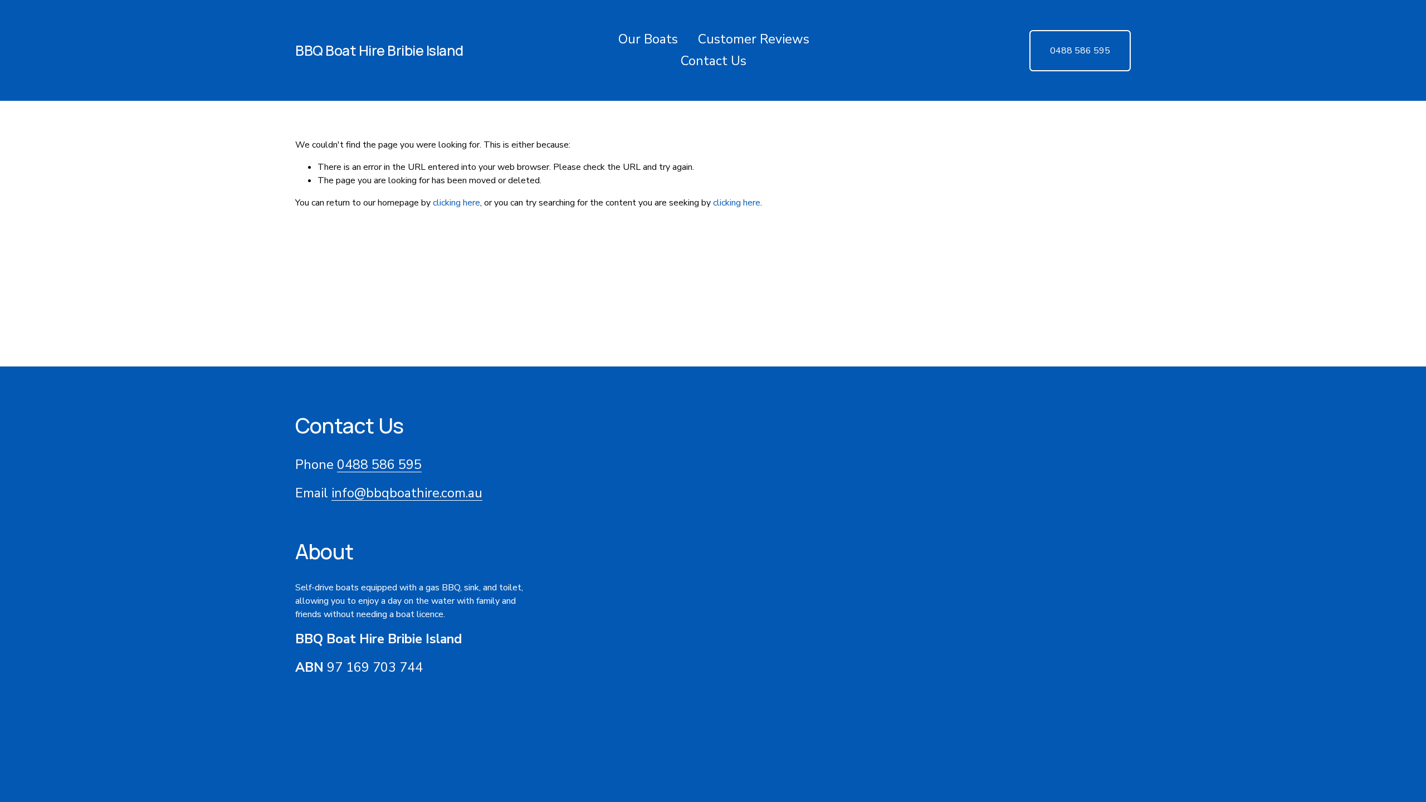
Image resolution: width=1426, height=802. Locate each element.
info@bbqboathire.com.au (406, 493)
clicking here (456, 203)
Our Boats (648, 39)
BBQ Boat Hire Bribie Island (379, 50)
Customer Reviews (753, 39)
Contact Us (713, 61)
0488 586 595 (1080, 51)
